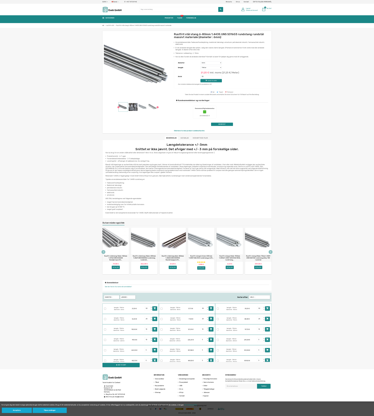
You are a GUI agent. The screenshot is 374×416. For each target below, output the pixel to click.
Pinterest (230, 92)
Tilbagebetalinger (208, 389)
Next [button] (271, 252)
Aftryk (181, 392)
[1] (198, 262)
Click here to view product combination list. (189, 131)
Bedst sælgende (160, 389)
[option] (115, 251)
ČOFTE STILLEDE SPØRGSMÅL (262, 2)
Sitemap (158, 392)
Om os (238, 2)
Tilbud (157, 382)
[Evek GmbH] (111, 9)
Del (213, 92)
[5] (204, 262)
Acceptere (17, 410)
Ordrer (205, 386)
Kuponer (206, 396)
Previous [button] (103, 252)
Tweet (221, 92)
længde (180, 67)
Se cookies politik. (190, 405)
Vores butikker (159, 379)
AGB (180, 386)
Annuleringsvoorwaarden (187, 379)
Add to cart (154, 308)
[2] (199, 262)
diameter (181, 63)
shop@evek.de (119, 397)
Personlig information (210, 379)
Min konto (229, 2)
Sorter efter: (242, 297)
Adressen (206, 392)
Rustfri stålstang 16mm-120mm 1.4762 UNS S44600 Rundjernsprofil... (115, 258)
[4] (203, 262)
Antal (180, 76)
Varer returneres (208, 382)
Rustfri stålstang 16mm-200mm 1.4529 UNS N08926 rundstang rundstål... (144, 258)
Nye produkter (159, 386)
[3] (201, 262)
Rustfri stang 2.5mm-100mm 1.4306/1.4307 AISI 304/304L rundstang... (229, 258)
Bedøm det (222, 124)
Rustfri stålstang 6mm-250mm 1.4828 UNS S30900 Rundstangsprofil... (173, 258)
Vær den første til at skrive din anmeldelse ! (118, 287)
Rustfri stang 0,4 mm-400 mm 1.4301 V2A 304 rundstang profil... (201, 257)
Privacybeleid (183, 382)
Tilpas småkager (50, 410)
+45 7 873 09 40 (130, 2)
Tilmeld (263, 386)
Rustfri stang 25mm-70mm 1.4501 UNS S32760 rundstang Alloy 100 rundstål (258, 258)
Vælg (252, 297)
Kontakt (246, 2)
